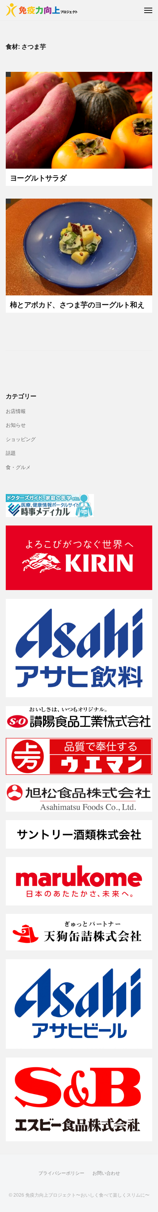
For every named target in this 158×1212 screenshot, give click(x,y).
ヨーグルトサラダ (38, 178)
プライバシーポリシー (61, 1173)
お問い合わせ (106, 1173)
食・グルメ (18, 467)
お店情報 (16, 411)
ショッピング (21, 439)
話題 (11, 453)
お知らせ (16, 425)
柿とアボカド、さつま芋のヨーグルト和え (77, 305)
